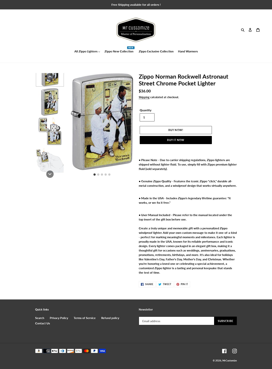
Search (39, 318)
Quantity (145, 110)
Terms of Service (85, 318)
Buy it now (175, 140)
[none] (50, 76)
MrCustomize (229, 360)
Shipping (144, 97)
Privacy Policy (59, 318)
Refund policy (110, 318)
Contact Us (42, 323)
